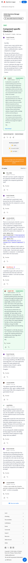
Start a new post (15, 161)
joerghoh (10, 78)
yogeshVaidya (9, 405)
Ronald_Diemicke (10, 37)
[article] (14, 181)
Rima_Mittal (9, 173)
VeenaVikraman (9, 267)
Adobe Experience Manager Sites (8, 6)
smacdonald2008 (10, 218)
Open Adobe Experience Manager (14, 18)
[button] (8, 34)
